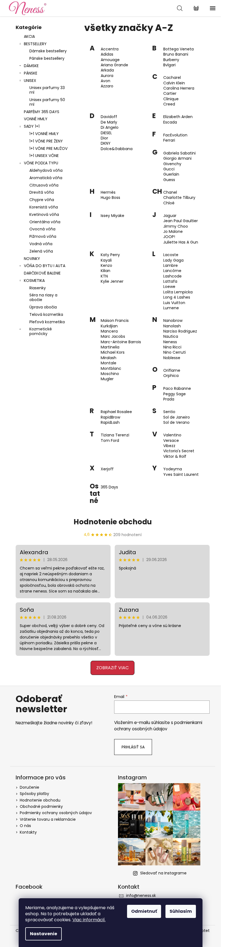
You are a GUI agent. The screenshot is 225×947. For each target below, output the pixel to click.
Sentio (169, 411)
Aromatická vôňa (45, 178)
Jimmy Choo (175, 226)
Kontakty (28, 832)
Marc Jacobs (113, 336)
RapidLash (110, 422)
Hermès (108, 192)
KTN (104, 276)
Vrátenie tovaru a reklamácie (48, 819)
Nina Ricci (172, 347)
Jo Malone (173, 231)
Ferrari (169, 140)
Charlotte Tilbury (179, 197)
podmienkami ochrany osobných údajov (158, 725)
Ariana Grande (114, 65)
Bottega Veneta (178, 49)
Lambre (170, 265)
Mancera (109, 331)
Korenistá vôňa (43, 207)
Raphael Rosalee (116, 411)
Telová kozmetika (46, 314)
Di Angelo (110, 127)
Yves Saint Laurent (181, 474)
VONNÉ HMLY (35, 119)
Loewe (169, 286)
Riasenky (37, 288)
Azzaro (107, 86)
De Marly (109, 122)
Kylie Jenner (112, 281)
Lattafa (170, 281)
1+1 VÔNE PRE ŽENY (46, 141)
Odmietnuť (144, 911)
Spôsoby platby (34, 793)
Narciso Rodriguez (180, 331)
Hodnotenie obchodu (113, 522)
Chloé (169, 203)
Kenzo (106, 265)
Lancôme (172, 270)
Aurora (107, 75)
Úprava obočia (43, 307)
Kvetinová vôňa (44, 214)
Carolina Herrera (178, 88)
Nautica (170, 336)
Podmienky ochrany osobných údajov (56, 813)
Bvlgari (169, 65)
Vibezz (169, 445)
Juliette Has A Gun (180, 242)
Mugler (107, 379)
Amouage (110, 59)
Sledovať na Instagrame (163, 873)
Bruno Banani (175, 54)
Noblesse (171, 358)
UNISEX (30, 80)
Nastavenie (43, 934)
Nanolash (172, 326)
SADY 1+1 (32, 126)
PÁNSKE (30, 73)
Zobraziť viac (112, 668)
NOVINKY (32, 258)
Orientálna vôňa (44, 222)
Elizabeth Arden (178, 116)
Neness (170, 342)
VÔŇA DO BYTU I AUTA (44, 265)
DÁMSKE (31, 65)
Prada (168, 399)
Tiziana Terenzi (115, 435)
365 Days (109, 487)
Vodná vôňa (40, 244)
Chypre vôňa (41, 199)
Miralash (108, 358)
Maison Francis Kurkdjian (115, 323)
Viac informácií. (89, 920)
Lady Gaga (173, 260)
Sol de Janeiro (176, 417)
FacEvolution (175, 135)
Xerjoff (107, 469)
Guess (169, 179)
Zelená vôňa (41, 251)
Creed (169, 104)
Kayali (106, 260)
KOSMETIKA (34, 280)
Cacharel (172, 77)
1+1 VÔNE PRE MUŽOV (48, 148)
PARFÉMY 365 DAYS (41, 112)
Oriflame (171, 370)
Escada (170, 122)
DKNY (106, 143)
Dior (104, 138)
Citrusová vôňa (43, 185)
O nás (25, 825)
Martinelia (110, 347)
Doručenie (29, 787)
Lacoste (170, 255)
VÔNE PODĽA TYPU (41, 163)
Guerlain (171, 174)
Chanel (170, 192)
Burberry (171, 59)
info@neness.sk (141, 895)
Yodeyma (172, 469)
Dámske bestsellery (48, 51)
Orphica (171, 375)
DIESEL (106, 133)
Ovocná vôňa (42, 229)
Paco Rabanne (177, 388)
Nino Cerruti (174, 352)
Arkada (107, 70)
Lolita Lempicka (178, 292)
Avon (105, 81)
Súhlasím (181, 911)
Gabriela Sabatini (179, 153)
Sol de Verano (176, 422)
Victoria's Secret (178, 451)
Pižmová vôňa (42, 236)
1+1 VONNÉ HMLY (44, 133)
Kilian (105, 270)
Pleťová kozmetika (47, 322)
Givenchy (172, 164)
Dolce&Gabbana (117, 148)
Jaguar (169, 215)
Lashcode (172, 276)
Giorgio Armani (177, 158)
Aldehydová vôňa (46, 170)
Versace (171, 440)
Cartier (169, 93)
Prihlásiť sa (133, 747)
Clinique (171, 99)
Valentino (172, 435)
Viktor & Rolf (174, 456)
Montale (108, 363)
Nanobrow (172, 320)
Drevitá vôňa (41, 192)
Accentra (110, 49)
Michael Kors (113, 352)
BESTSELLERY (35, 44)
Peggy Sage (174, 394)
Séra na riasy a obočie (43, 297)
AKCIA (29, 36)
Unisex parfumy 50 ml (47, 102)
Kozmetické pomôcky (40, 331)
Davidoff (109, 116)
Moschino (110, 373)
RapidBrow (110, 417)
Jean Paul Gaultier (180, 221)
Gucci (169, 169)
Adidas (107, 54)
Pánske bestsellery (46, 58)
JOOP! (169, 236)
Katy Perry (110, 255)
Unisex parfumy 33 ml (47, 90)
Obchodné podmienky (41, 806)
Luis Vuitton (174, 302)
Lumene (171, 308)
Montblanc (111, 368)
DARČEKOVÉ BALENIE (42, 273)
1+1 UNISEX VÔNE (44, 155)
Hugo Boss (110, 197)
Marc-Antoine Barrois (121, 342)
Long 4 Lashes (176, 297)
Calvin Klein (174, 83)
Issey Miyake (112, 215)
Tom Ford (110, 440)
